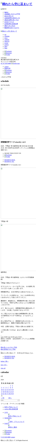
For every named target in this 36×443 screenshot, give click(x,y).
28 (9, 394)
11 (3, 389)
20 (7, 391)
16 (13, 389)
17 (1, 391)
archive (6, 44)
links (5, 48)
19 (5, 391)
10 (1, 389)
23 (13, 391)
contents (6, 39)
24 (1, 394)
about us (6, 41)
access (6, 43)
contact (6, 66)
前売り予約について (11, 407)
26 (5, 394)
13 (7, 389)
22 (11, 391)
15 (11, 389)
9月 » (10, 398)
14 (9, 389)
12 (5, 389)
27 (7, 394)
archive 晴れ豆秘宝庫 (11, 409)
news (5, 38)
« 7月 (2, 398)
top (5, 34)
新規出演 (7, 68)
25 (3, 394)
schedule (7, 36)
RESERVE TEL (9, 161)
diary (5, 46)
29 (11, 394)
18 (3, 391)
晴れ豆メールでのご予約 (9, 347)
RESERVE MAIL (9, 160)
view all (3, 368)
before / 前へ (4, 361)
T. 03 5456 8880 (5, 437)
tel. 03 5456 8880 (6, 63)
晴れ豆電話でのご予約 (8, 349)
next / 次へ (4, 365)
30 (13, 394)
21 (9, 391)
